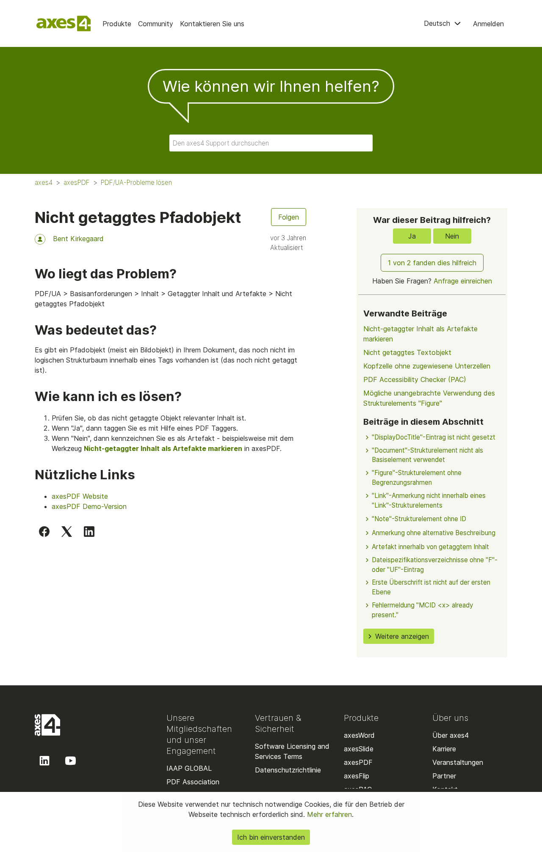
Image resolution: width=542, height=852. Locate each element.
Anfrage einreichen (463, 281)
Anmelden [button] (488, 23)
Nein (452, 236)
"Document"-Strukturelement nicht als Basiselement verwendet (427, 455)
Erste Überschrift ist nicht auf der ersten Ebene (431, 587)
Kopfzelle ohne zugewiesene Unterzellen (426, 366)
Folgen (288, 217)
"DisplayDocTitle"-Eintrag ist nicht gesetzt (433, 437)
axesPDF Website (80, 496)
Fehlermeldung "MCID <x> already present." (422, 610)
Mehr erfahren (328, 814)
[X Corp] (66, 531)
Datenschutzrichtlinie (288, 770)
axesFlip (356, 776)
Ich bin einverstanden (271, 837)
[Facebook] (44, 531)
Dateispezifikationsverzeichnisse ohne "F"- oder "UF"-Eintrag (435, 565)
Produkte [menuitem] (116, 23)
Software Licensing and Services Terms (292, 751)
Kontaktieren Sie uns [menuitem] (212, 23)
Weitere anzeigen (402, 636)
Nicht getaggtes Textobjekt (407, 352)
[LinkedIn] (89, 531)
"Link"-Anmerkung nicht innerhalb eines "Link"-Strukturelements (429, 500)
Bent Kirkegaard (78, 238)
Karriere (444, 749)
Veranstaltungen (457, 762)
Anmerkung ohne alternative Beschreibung (433, 533)
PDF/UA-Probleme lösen (136, 183)
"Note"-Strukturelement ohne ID (419, 519)
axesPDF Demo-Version (89, 506)
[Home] (63, 23)
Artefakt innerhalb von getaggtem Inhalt (430, 547)
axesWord (359, 735)
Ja (412, 236)
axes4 (44, 183)
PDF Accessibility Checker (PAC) (414, 379)
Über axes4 (450, 735)
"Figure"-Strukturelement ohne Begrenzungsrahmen (417, 477)
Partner (444, 776)
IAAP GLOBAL (189, 768)
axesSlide (358, 749)
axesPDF (77, 183)
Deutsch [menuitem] (438, 23)
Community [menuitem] (155, 23)
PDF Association (192, 782)
